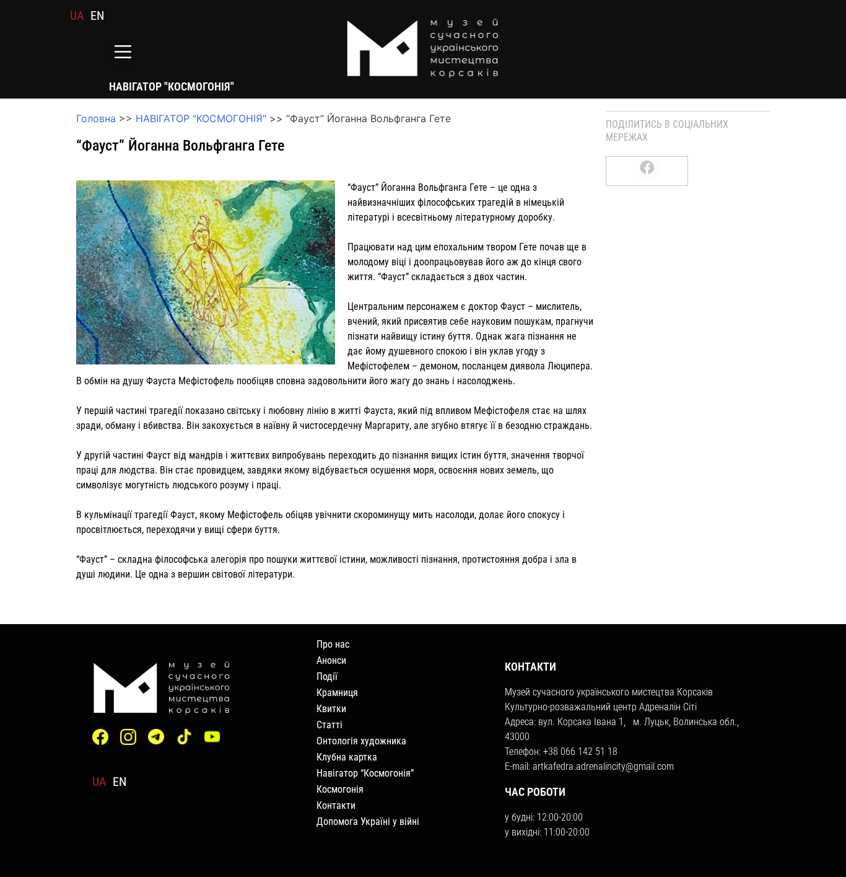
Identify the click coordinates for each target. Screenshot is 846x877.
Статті (329, 725)
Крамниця (337, 693)
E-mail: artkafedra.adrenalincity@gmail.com (589, 766)
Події (327, 676)
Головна (96, 118)
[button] (122, 53)
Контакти (335, 805)
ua (77, 15)
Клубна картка (346, 757)
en (97, 15)
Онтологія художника (361, 741)
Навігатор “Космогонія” (365, 773)
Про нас (332, 644)
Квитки (331, 709)
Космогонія (340, 789)
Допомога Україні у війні (367, 821)
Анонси (331, 660)
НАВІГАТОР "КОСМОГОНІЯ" (201, 118)
